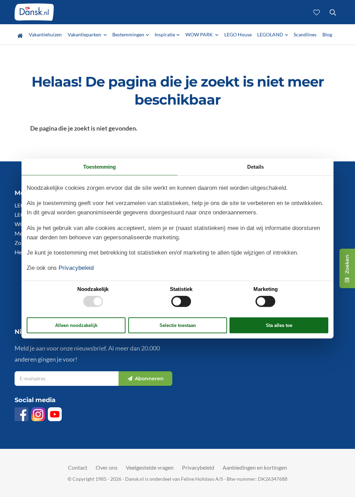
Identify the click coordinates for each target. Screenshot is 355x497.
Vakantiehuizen (45, 34)
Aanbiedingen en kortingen (255, 467)
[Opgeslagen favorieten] (317, 12)
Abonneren (149, 378)
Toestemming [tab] (99, 167)
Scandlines (305, 34)
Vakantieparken (85, 34)
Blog (327, 34)
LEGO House (238, 34)
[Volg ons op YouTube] (55, 414)
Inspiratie (165, 34)
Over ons (107, 467)
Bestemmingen (128, 34)
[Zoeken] (332, 12)
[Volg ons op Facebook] (21, 414)
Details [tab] (255, 167)
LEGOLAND (270, 34)
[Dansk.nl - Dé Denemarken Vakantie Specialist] (34, 12)
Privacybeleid (198, 467)
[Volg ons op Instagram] (38, 414)
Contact (77, 467)
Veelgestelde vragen (150, 467)
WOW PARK (199, 34)
